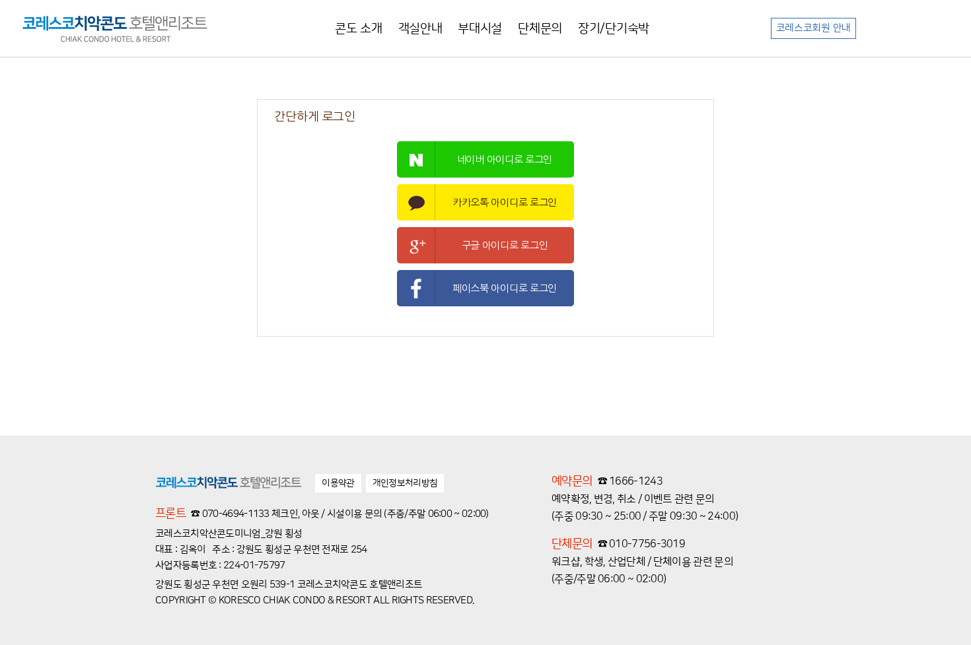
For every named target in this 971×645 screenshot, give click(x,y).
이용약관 (338, 483)
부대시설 (480, 29)
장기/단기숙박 (613, 29)
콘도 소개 (358, 29)
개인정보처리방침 (405, 483)
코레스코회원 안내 (813, 28)
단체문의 (540, 29)
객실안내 (420, 29)
